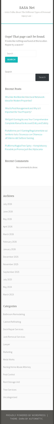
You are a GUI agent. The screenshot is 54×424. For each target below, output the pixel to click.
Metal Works (8, 359)
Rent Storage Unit (11, 382)
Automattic (36, 418)
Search (8, 71)
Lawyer (6, 344)
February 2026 (10, 241)
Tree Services (9, 389)
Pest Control (9, 374)
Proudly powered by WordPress (26, 415)
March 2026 (8, 234)
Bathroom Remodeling (14, 314)
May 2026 (7, 219)
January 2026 (9, 249)
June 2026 (8, 211)
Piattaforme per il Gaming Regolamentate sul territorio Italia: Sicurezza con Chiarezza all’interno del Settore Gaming (26, 134)
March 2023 (8, 294)
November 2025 (10, 264)
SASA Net (27, 8)
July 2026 (7, 204)
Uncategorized (10, 397)
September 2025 (11, 271)
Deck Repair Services (13, 329)
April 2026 (7, 226)
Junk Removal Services (14, 336)
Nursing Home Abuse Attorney (17, 366)
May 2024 (7, 286)
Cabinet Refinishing (12, 321)
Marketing (7, 351)
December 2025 (10, 256)
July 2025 (7, 279)
